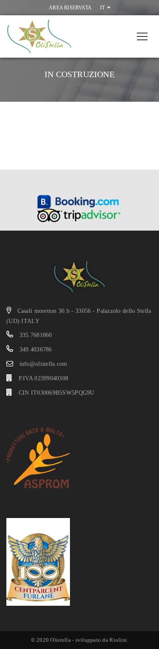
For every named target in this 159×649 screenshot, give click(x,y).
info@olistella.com (43, 364)
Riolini (118, 640)
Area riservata (70, 8)
